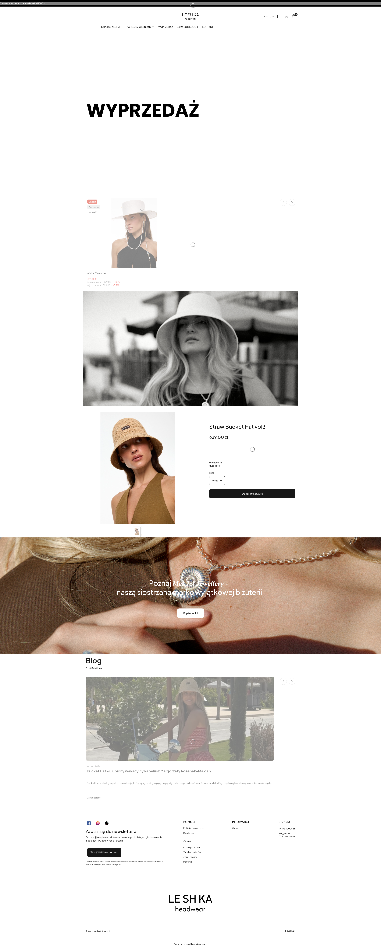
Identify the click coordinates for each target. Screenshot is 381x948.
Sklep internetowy (189, 944)
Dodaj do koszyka (252, 493)
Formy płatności (191, 847)
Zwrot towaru (190, 857)
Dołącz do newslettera (104, 852)
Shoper (105, 931)
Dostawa (187, 861)
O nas (235, 828)
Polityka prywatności (193, 828)
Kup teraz (188, 613)
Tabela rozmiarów (192, 852)
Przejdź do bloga (94, 668)
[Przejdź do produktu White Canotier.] (134, 233)
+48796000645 (287, 828)
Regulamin (188, 833)
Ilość (211, 472)
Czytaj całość (93, 797)
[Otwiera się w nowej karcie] (89, 823)
